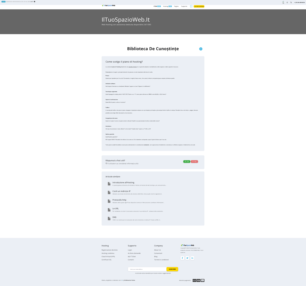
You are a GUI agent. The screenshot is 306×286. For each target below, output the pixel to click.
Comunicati (158, 253)
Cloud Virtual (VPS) (108, 256)
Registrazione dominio (110, 250)
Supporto (184, 6)
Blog (155, 256)
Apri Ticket (132, 256)
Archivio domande (134, 253)
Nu (195, 161)
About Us (157, 250)
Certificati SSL (107, 260)
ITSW (155, 6)
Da (188, 161)
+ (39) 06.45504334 (299, 2)
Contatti (131, 260)
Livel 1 (32, 1)
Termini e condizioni (161, 260)
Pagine (176, 6)
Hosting (165, 6)
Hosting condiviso (108, 253)
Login (130, 250)
